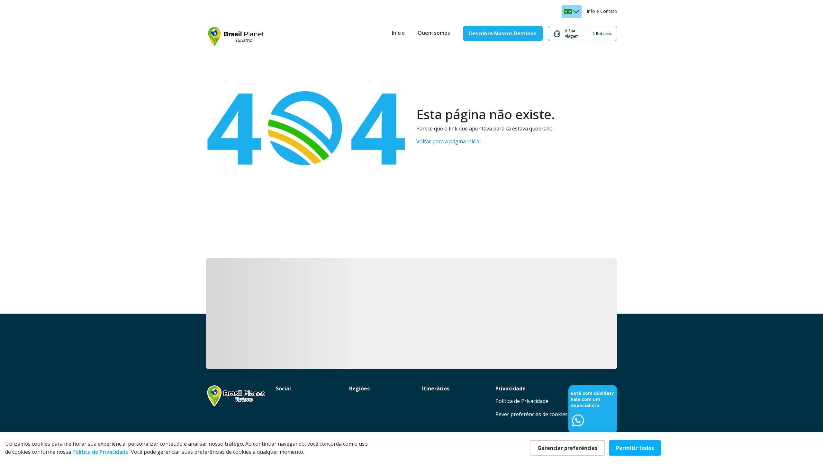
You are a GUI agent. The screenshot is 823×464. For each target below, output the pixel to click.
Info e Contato (602, 11)
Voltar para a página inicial (448, 141)
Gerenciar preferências (567, 447)
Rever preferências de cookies (531, 414)
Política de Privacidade (521, 401)
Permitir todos (635, 447)
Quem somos (434, 32)
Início (398, 32)
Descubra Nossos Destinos (502, 33)
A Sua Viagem (588, 33)
